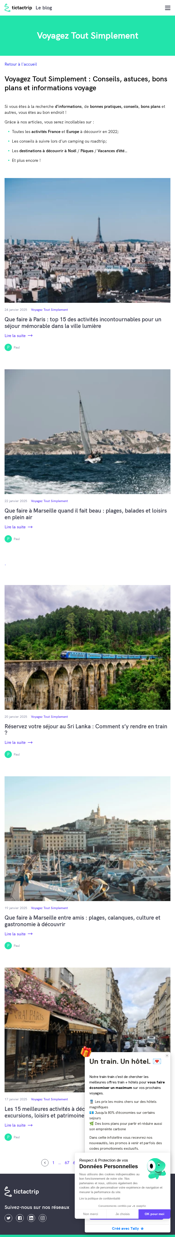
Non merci (90, 1214)
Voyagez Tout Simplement (49, 310)
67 (67, 1162)
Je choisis (123, 1214)
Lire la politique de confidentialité (99, 1198)
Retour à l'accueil (21, 64)
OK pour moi (154, 1214)
